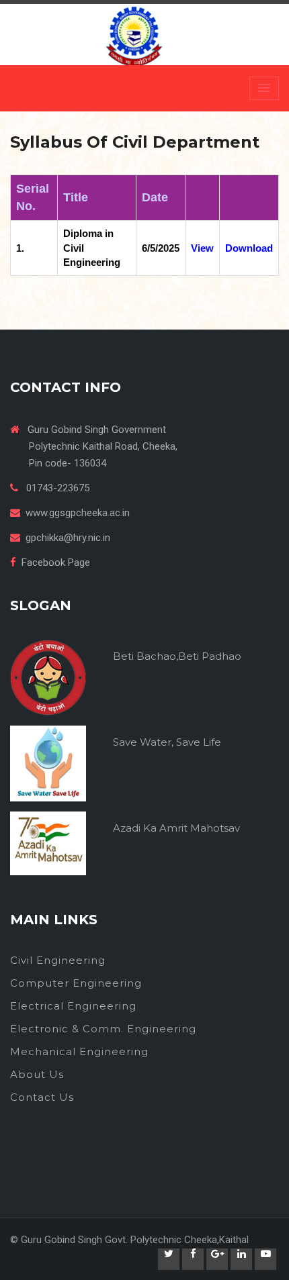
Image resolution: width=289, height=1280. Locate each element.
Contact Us (42, 1097)
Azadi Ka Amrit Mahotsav (176, 828)
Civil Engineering (58, 960)
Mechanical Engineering (79, 1051)
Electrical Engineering (73, 1005)
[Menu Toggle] (264, 88)
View (202, 248)
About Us (37, 1074)
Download (249, 248)
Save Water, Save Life (167, 742)
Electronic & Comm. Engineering (103, 1028)
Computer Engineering (76, 983)
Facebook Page (56, 562)
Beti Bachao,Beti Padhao (177, 656)
